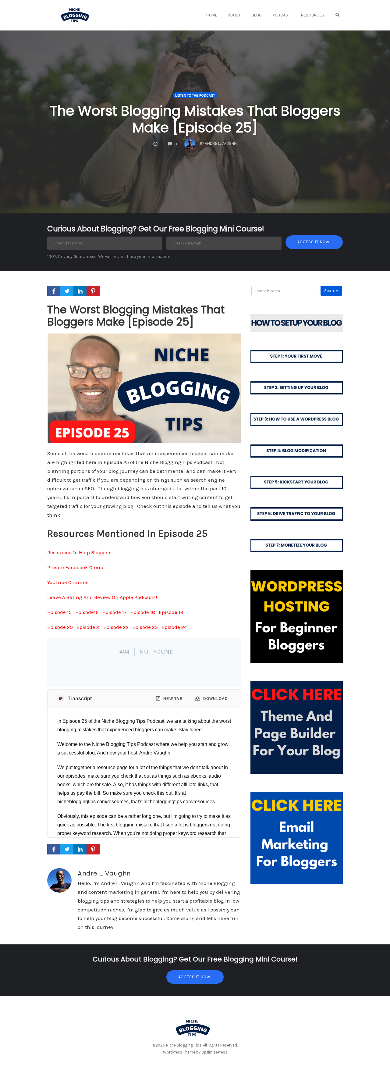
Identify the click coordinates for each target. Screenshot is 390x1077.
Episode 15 (59, 612)
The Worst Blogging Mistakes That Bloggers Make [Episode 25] (195, 119)
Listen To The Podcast (195, 95)
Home (211, 15)
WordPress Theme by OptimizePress (195, 1052)
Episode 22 (116, 627)
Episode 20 (60, 627)
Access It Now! (195, 977)
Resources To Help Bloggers (79, 552)
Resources (312, 15)
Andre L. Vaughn (104, 873)
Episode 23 (144, 627)
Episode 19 (171, 612)
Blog (257, 15)
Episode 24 (174, 627)
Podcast (281, 15)
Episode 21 (88, 627)
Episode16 (87, 612)
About (234, 15)
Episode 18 (142, 612)
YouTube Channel (68, 582)
